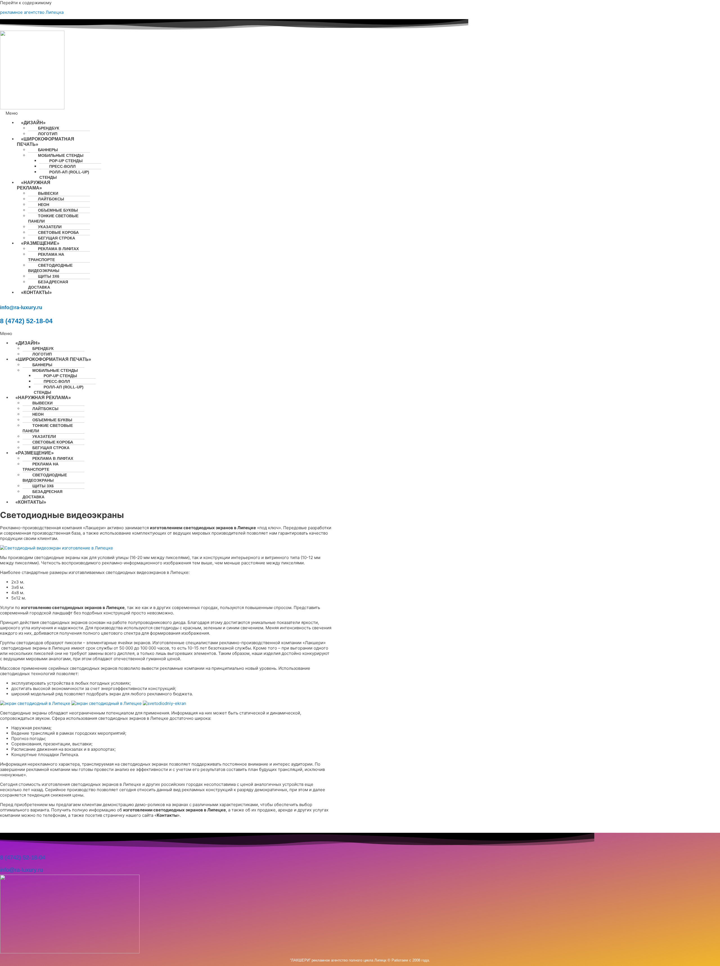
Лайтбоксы (51, 199)
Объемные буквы (58, 210)
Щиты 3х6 (48, 276)
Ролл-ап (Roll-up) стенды (64, 175)
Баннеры (48, 150)
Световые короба (58, 232)
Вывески (48, 193)
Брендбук (48, 128)
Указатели (50, 227)
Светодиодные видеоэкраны (50, 268)
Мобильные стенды (61, 155)
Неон (43, 204)
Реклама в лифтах (58, 248)
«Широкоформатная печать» (45, 142)
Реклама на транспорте (46, 257)
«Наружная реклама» (33, 185)
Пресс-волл (62, 166)
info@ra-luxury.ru (21, 307)
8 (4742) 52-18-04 (26, 321)
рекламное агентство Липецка (32, 12)
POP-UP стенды (66, 161)
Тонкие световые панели (53, 218)
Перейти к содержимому (25, 2)
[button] (39, 113)
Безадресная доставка (48, 284)
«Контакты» (36, 292)
